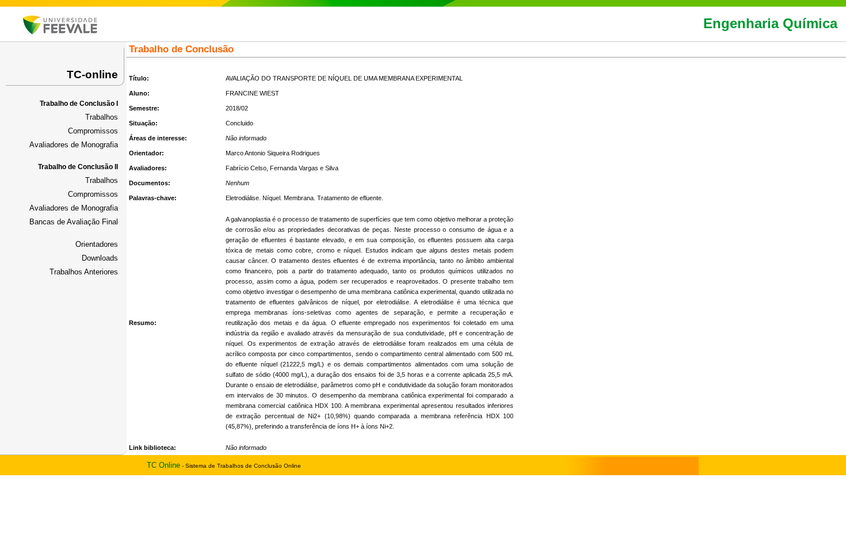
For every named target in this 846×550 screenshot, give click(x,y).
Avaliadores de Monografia (73, 144)
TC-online (92, 74)
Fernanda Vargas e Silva (304, 168)
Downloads (100, 258)
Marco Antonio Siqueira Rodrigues (273, 153)
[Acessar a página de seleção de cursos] (60, 32)
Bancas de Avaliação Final (73, 221)
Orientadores (96, 244)
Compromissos (93, 131)
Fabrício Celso (246, 168)
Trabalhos (101, 117)
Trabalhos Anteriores (83, 272)
